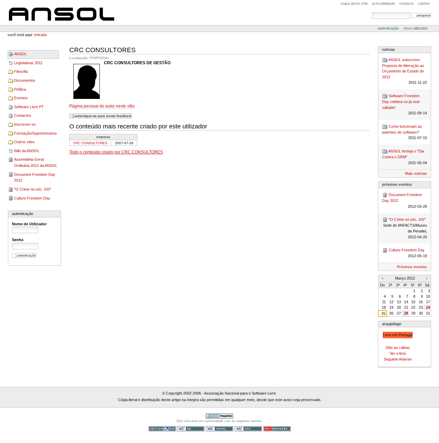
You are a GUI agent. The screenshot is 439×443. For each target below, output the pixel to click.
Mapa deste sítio (354, 3)
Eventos (21, 98)
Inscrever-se (25, 124)
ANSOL (61, 12)
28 (406, 313)
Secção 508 (162, 428)
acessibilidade (383, 3)
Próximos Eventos (397, 184)
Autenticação (389, 28)
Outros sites (24, 142)
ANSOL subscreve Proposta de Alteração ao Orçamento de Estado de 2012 (404, 71)
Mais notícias (416, 173)
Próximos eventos (412, 267)
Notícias (388, 49)
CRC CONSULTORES (90, 143)
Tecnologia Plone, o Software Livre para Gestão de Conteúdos (219, 416)
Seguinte (391, 359)
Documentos (24, 80)
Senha (17, 240)
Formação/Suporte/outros (35, 133)
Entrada (40, 35)
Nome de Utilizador (29, 224)
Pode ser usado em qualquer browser (277, 428)
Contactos (22, 115)
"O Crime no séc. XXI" (32, 189)
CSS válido (248, 428)
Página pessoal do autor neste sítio (102, 106)
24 (428, 307)
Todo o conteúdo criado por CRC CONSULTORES (116, 152)
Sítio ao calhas (397, 347)
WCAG (190, 428)
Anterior (405, 359)
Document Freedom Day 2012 (34, 177)
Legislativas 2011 (28, 63)
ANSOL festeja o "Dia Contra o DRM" (404, 157)
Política (20, 89)
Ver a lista (398, 353)
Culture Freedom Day (32, 198)
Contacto (406, 3)
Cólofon (424, 3)
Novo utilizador (416, 28)
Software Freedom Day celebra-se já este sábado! (404, 104)
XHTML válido (219, 428)
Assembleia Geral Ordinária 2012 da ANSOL (35, 162)
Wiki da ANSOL (26, 151)
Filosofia (21, 71)
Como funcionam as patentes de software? (404, 132)
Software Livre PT (29, 107)
